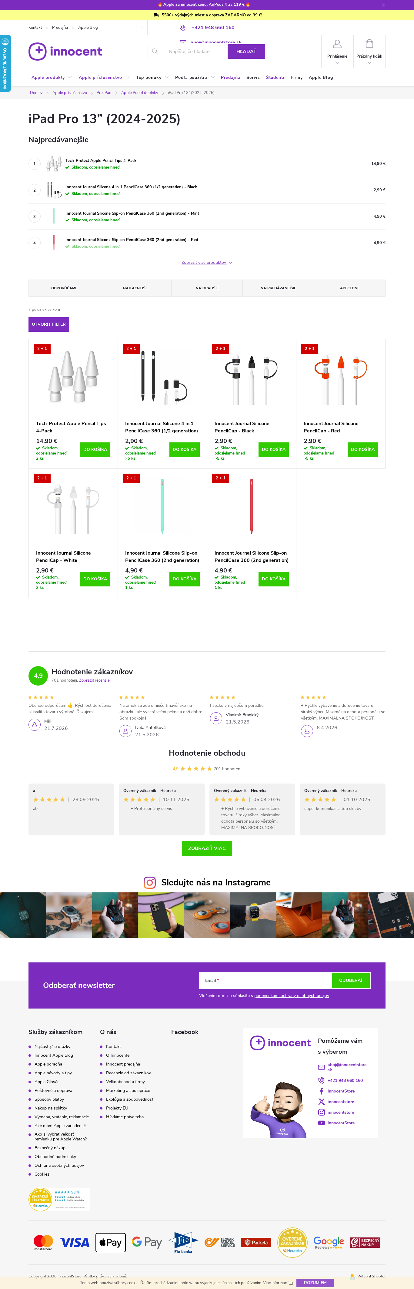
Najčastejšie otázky (52, 1046)
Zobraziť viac (207, 848)
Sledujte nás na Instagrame (216, 882)
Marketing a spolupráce (128, 1090)
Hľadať (246, 51)
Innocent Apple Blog (54, 1055)
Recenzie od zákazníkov (128, 1073)
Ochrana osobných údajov (59, 1165)
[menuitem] (52, 77)
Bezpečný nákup (50, 1148)
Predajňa (60, 27)
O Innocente (117, 1055)
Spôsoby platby (49, 1099)
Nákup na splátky (51, 1108)
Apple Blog (88, 27)
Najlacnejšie (136, 288)
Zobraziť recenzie (94, 680)
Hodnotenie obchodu (207, 753)
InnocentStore (341, 1091)
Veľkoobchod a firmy (125, 1081)
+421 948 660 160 (345, 1080)
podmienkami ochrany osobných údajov (291, 996)
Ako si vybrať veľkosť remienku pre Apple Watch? (61, 1137)
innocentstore (341, 1102)
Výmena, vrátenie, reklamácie (62, 1117)
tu (291, 1283)
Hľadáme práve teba (125, 1117)
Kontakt (35, 27)
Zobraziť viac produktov (204, 262)
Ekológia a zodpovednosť (129, 1099)
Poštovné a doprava (53, 1090)
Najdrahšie (207, 288)
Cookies (42, 1174)
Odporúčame (64, 288)
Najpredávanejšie (278, 288)
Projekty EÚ (117, 1108)
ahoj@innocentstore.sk (347, 1067)
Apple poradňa (48, 1064)
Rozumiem (315, 1283)
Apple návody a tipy (53, 1073)
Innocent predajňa (123, 1064)
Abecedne (349, 288)
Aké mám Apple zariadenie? (60, 1125)
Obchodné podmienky (55, 1156)
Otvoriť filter (49, 324)
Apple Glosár (47, 1081)
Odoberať (351, 980)
